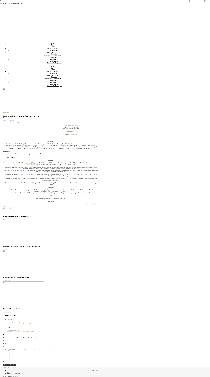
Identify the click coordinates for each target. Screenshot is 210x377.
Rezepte (52, 47)
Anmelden (6, 367)
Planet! (73, 131)
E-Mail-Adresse (7, 343)
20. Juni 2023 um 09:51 (13, 330)
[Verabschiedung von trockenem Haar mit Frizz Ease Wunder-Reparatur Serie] (13, 213)
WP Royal (15, 376)
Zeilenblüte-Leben (5, 1)
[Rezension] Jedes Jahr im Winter (12, 309)
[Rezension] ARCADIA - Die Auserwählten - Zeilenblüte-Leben (23, 331)
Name (5, 340)
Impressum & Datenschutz (52, 56)
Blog (52, 45)
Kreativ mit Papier (52, 48)
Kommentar (6, 362)
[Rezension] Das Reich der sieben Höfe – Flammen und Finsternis (21, 246)
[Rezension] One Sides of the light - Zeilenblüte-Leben (21, 323)
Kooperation (54, 61)
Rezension (54, 54)
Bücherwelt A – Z (52, 52)
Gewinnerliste (54, 57)
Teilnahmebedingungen (54, 63)
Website (5, 347)
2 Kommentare (7, 206)
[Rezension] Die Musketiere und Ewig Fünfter (16, 277)
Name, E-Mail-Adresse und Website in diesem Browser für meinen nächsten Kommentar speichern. (31, 350)
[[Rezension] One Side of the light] (6, 213)
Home (52, 43)
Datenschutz (54, 59)
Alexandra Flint (73, 134)
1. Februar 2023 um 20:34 (13, 322)
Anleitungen (54, 50)
